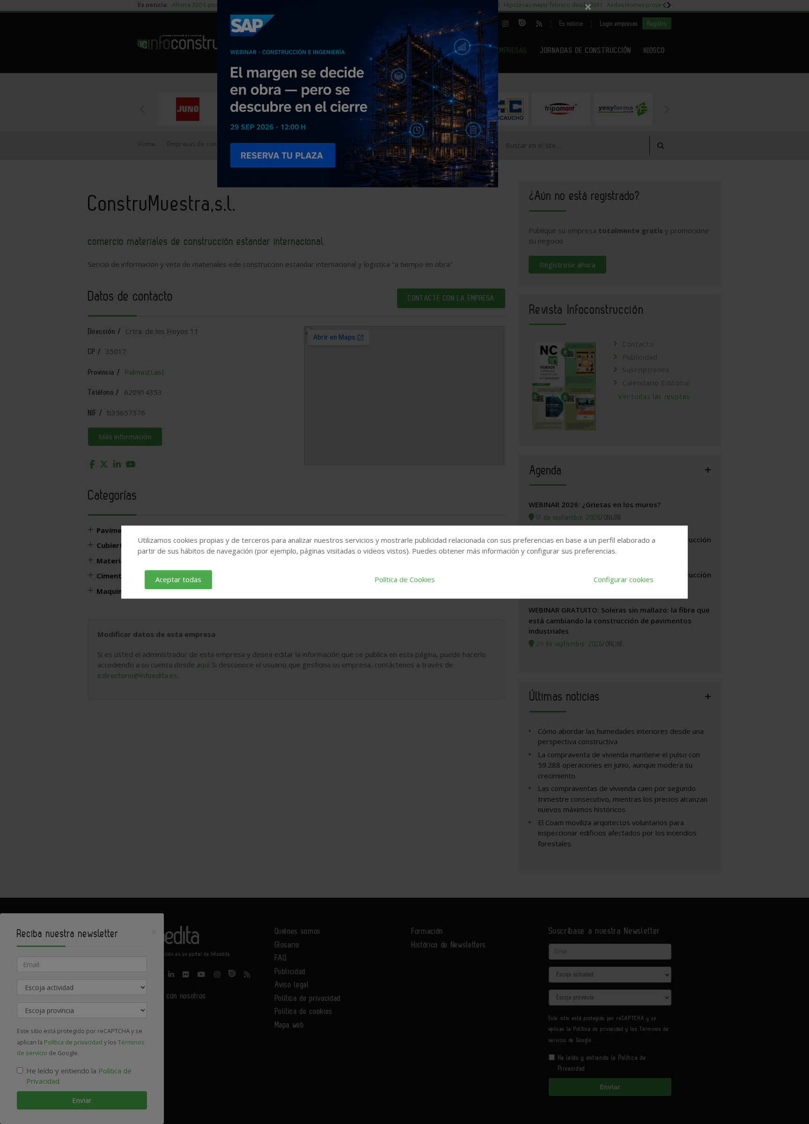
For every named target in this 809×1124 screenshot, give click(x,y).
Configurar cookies (624, 579)
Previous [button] (142, 109)
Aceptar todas (178, 579)
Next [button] (666, 109)
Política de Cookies (405, 579)
